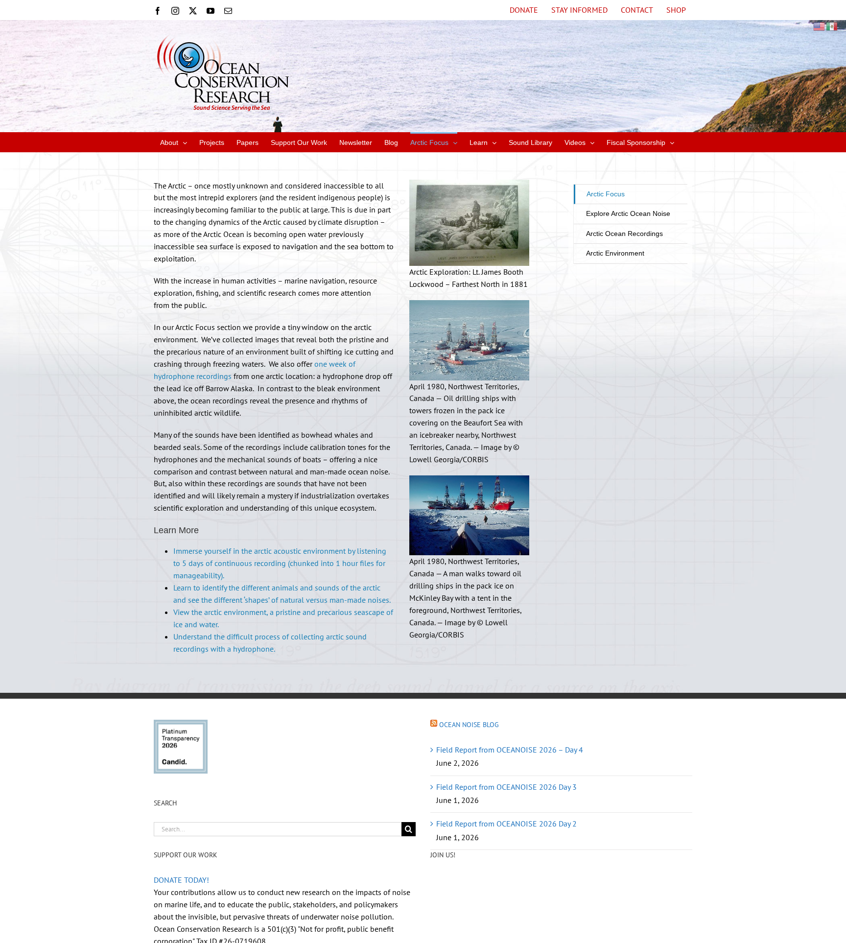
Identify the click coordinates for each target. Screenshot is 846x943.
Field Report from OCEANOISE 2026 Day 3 (506, 787)
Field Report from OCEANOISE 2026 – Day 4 (509, 749)
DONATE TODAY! (181, 880)
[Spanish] (832, 25)
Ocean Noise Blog (469, 724)
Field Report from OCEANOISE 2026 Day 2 (506, 823)
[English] (819, 25)
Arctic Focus (606, 194)
